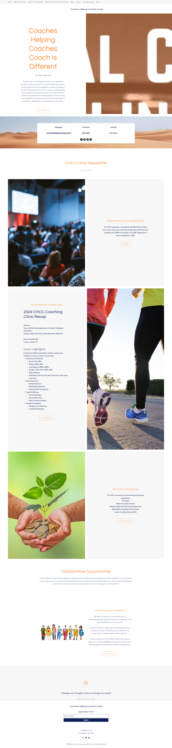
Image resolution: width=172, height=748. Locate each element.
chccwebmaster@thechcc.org (106, 642)
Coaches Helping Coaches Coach (86, 9)
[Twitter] (86, 738)
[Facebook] (81, 139)
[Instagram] (90, 139)
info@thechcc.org (86, 730)
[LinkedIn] (87, 139)
